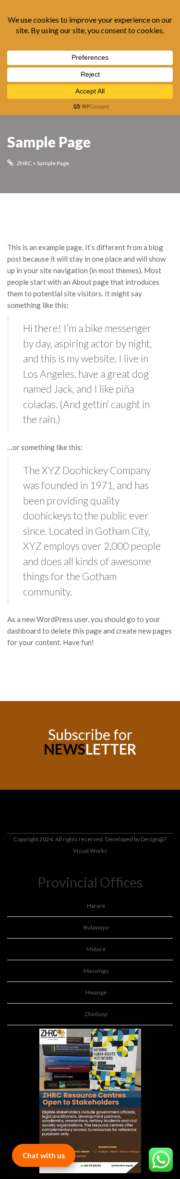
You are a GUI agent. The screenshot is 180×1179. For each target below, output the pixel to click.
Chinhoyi (96, 1014)
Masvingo (96, 970)
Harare (96, 905)
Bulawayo (96, 927)
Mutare (96, 949)
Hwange (96, 992)
